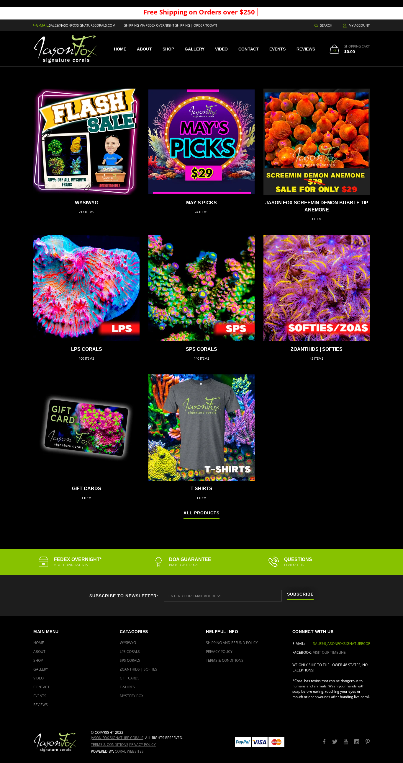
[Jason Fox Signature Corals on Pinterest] (367, 742)
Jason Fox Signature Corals (117, 737)
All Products (201, 513)
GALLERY (194, 49)
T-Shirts (201, 488)
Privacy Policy (219, 651)
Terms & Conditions (224, 660)
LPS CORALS (86, 349)
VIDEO (221, 49)
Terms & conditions (109, 744)
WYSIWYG (86, 202)
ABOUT (144, 49)
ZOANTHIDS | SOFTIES (317, 349)
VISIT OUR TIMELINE (329, 652)
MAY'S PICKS (201, 202)
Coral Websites (129, 751)
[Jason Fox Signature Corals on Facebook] (324, 742)
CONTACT (248, 49)
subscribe (300, 594)
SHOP (168, 49)
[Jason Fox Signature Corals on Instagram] (356, 742)
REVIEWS (305, 49)
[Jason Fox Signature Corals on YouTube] (345, 742)
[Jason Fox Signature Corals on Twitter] (334, 742)
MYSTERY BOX (131, 695)
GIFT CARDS (86, 488)
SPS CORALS (201, 349)
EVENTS (277, 49)
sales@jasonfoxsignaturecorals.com (82, 25)
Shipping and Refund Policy (232, 642)
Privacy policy (142, 744)
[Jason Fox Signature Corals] (57, 742)
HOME (120, 49)
